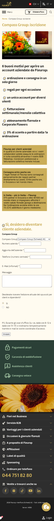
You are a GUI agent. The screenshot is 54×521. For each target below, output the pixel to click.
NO (7, 307)
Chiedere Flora (38, 12)
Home (4, 19)
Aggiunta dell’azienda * (13, 250)
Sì (7, 303)
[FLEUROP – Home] (7, 4)
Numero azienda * (10, 243)
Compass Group (9, 239)
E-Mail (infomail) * (10, 266)
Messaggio (7, 272)
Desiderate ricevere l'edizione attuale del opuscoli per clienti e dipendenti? (27, 296)
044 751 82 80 (17, 475)
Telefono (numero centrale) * (15, 257)
